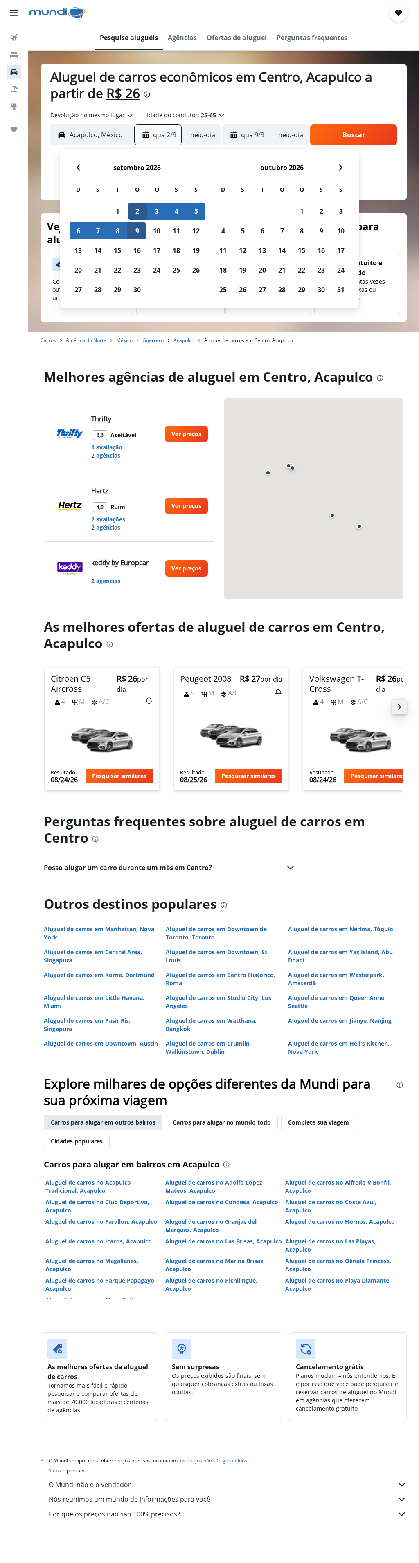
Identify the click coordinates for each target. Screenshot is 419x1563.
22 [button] (117, 270)
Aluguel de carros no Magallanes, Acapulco (91, 1265)
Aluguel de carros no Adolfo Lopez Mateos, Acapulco (213, 1186)
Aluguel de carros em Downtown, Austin (101, 1043)
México (124, 340)
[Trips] (14, 129)
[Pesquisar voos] (14, 37)
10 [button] (156, 230)
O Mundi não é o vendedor (90, 1484)
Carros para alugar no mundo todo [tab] (222, 1122)
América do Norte (86, 340)
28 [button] (97, 289)
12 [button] (196, 230)
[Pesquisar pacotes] (14, 89)
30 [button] (137, 289)
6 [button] (78, 230)
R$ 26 (123, 93)
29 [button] (117, 289)
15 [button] (117, 250)
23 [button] (137, 270)
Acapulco (183, 340)
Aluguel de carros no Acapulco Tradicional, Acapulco (88, 1186)
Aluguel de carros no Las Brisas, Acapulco (223, 1241)
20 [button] (78, 270)
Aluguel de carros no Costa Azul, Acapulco (330, 1206)
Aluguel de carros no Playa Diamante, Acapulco (338, 1284)
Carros (48, 340)
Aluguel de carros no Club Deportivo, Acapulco (97, 1206)
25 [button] (176, 270)
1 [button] (117, 211)
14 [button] (97, 250)
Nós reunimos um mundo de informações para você (129, 1499)
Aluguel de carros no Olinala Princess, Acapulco (338, 1265)
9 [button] (137, 230)
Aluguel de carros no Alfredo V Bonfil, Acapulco (338, 1186)
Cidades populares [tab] (77, 1141)
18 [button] (176, 250)
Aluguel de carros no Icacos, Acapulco (98, 1241)
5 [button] (196, 211)
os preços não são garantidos (213, 1460)
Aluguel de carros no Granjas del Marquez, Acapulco (211, 1226)
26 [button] (196, 270)
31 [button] (341, 289)
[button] (14, 13)
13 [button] (78, 250)
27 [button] (78, 289)
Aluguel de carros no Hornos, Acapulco (340, 1221)
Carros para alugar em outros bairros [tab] (103, 1122)
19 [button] (196, 250)
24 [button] (156, 270)
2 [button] (137, 211)
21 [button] (97, 270)
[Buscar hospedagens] (14, 55)
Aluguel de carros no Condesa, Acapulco (221, 1202)
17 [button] (156, 250)
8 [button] (117, 230)
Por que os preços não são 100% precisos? (114, 1513)
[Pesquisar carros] (14, 72)
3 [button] (157, 211)
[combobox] (92, 115)
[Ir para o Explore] (14, 106)
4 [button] (176, 211)
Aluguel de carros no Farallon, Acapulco (101, 1221)
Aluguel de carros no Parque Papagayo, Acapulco (100, 1284)
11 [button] (176, 230)
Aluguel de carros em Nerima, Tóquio (340, 929)
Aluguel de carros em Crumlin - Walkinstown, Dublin (209, 1047)
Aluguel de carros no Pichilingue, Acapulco (211, 1284)
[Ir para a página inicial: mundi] (57, 12)
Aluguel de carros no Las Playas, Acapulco (330, 1245)
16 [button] (137, 250)
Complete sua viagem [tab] (318, 1122)
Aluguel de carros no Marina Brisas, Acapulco (215, 1265)
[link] (186, 434)
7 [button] (98, 230)
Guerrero (153, 340)
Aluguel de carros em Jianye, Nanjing (340, 1020)
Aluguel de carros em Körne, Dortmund (99, 975)
